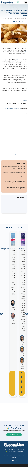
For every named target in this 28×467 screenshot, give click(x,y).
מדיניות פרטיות (20, 456)
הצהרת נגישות (13, 456)
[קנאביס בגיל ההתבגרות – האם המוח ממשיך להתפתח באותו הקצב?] (23, 119)
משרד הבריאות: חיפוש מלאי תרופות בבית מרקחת (13, 172)
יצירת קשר (14, 453)
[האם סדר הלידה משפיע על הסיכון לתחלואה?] (23, 147)
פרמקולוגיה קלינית (9, 108)
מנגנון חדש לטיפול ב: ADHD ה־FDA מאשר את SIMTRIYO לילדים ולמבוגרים (11, 128)
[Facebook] (12, 461)
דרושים (6, 451)
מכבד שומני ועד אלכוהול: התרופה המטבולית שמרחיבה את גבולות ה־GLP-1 (15, 182)
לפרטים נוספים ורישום (21, 383)
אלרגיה (16, 59)
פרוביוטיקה (12, 61)
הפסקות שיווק (7, 449)
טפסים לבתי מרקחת (20, 177)
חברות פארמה (12, 451)
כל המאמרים (21, 449)
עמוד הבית (25, 8)
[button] (25, 22)
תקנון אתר (6, 456)
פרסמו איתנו (14, 457)
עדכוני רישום (14, 449)
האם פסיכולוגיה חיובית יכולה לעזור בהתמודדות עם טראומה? (10, 137)
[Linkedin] (16, 461)
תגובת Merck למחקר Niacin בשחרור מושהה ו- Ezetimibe (14, 188)
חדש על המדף (20, 451)
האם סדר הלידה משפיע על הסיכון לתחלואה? (10, 146)
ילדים (25, 52)
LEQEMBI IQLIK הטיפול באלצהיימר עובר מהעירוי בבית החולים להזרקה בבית (14, 167)
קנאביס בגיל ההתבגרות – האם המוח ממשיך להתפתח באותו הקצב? (11, 118)
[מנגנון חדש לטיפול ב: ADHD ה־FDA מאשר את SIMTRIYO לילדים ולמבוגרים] (23, 129)
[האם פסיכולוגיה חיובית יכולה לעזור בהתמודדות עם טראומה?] (23, 139)
